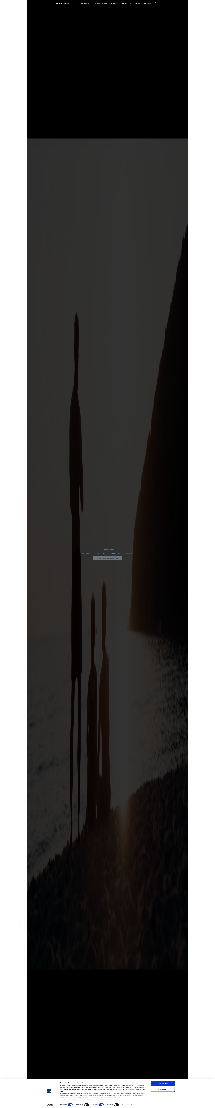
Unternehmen (86, 3)
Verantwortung (101, 3)
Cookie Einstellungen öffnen (107, 558)
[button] (160, 3)
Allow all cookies (163, 1083)
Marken (114, 3)
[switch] (86, 1104)
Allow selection (162, 1089)
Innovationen (126, 3)
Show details (126, 1104)
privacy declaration (115, 1097)
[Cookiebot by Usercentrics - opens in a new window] (49, 1104)
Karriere (147, 3)
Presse (137, 3)
